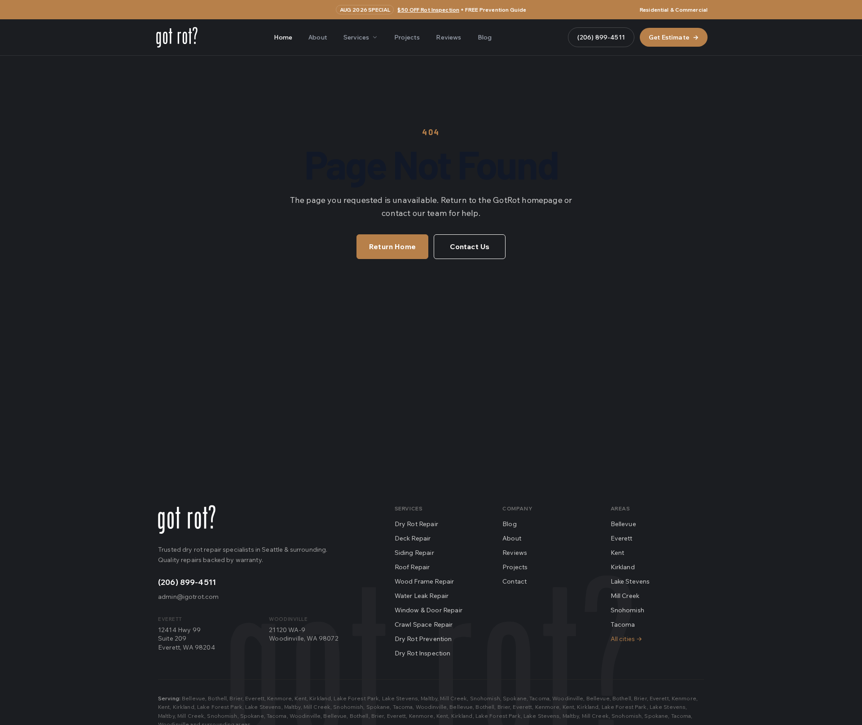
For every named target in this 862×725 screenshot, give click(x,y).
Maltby (429, 698)
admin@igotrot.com (188, 597)
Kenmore (279, 698)
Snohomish (627, 610)
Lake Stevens (630, 581)
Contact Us (470, 246)
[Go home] (187, 519)
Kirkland (623, 567)
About (317, 37)
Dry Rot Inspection (423, 653)
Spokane (515, 698)
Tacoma (623, 624)
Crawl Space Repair (424, 624)
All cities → (626, 639)
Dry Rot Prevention (423, 639)
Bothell (217, 698)
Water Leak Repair (422, 596)
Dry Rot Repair (416, 524)
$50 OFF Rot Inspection (428, 9)
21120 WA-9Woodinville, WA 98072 (303, 634)
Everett (622, 538)
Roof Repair (412, 567)
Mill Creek (625, 596)
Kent (618, 553)
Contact (514, 581)
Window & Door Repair (428, 610)
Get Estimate (674, 37)
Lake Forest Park (356, 698)
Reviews (448, 37)
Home (283, 37)
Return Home (392, 246)
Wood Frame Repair (424, 581)
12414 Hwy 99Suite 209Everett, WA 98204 (186, 638)
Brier (235, 698)
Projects (407, 37)
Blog (485, 37)
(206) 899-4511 (601, 37)
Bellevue (623, 524)
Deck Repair (413, 538)
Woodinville (567, 698)
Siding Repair (414, 553)
